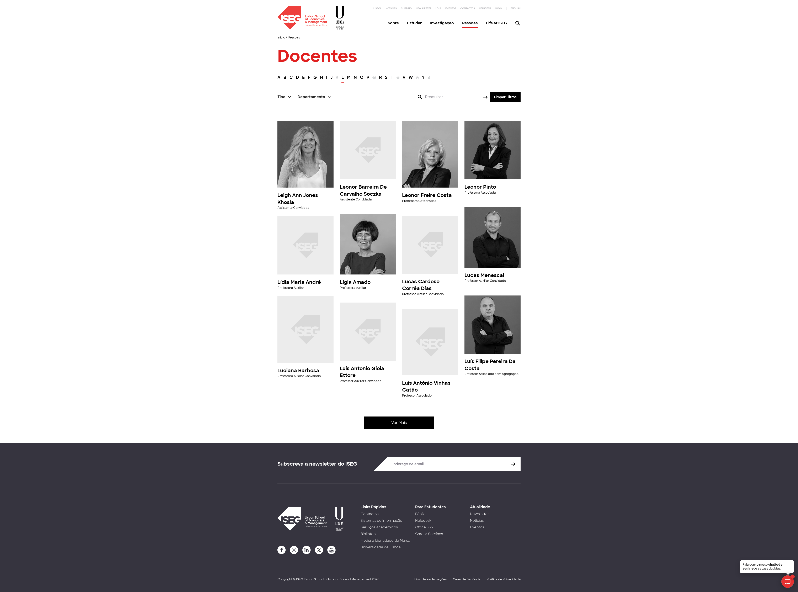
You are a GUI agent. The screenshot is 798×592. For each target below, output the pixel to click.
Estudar (414, 23)
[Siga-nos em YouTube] (331, 550)
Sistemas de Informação (381, 520)
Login (498, 8)
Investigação (442, 23)
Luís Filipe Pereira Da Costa (490, 365)
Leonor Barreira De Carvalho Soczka (363, 190)
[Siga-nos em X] (319, 550)
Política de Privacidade (504, 579)
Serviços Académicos (379, 527)
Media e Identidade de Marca (385, 540)
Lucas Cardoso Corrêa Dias (421, 285)
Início (281, 37)
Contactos (467, 8)
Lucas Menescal (484, 275)
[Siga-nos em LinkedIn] (306, 550)
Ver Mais (399, 422)
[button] (284, 97)
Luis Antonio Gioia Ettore (362, 372)
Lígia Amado (355, 282)
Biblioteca (369, 534)
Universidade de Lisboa (381, 547)
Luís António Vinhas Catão (426, 386)
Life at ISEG (496, 23)
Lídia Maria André (299, 282)
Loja (438, 8)
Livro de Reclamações (430, 579)
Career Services (429, 534)
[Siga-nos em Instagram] (294, 550)
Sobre (393, 23)
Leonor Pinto (480, 187)
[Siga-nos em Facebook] (281, 550)
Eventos (450, 8)
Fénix (420, 514)
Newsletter (423, 8)
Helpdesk (485, 8)
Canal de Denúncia (466, 579)
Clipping (406, 8)
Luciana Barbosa (298, 370)
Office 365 (424, 527)
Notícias (391, 8)
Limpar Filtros (505, 97)
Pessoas (470, 23)
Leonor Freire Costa (427, 195)
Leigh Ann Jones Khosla (297, 198)
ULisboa (377, 8)
